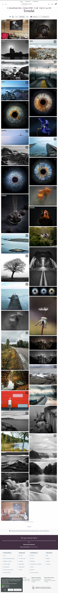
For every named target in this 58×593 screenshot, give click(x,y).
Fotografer (35, 1)
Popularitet (22, 16)
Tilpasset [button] (10, 589)
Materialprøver (22, 566)
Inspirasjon (28, 1)
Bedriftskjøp (32, 561)
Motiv (27, 16)
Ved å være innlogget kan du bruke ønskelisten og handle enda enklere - (30, 530)
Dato (16, 16)
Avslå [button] (5, 589)
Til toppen (29, 526)
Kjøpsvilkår (32, 569)
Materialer (22, 553)
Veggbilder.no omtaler (7, 561)
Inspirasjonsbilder (6, 564)
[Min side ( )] (49, 4)
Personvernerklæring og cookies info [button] (9, 583)
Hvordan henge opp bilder (8, 569)
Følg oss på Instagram (25, 547)
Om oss (4, 555)
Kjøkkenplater (21, 564)
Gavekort (20, 569)
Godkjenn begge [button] (17, 589)
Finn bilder (49, 553)
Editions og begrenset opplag (8, 558)
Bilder (21, 1)
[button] (27, 21)
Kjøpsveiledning (6, 566)
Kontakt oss (32, 555)
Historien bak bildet (7, 572)
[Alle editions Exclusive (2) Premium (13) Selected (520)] (46, 17)
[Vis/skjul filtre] (10, 17)
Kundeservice (34, 553)
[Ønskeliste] (52, 4)
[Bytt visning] (31, 17)
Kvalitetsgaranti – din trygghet (35, 564)
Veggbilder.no (7, 553)
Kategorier (48, 558)
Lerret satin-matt (22, 558)
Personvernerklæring (34, 572)
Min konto (32, 558)
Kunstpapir (21, 561)
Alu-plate (20, 555)
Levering (31, 566)
